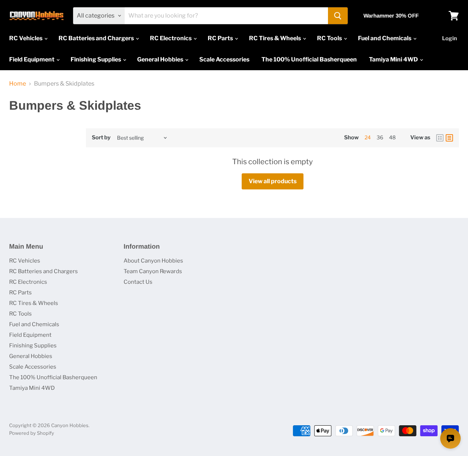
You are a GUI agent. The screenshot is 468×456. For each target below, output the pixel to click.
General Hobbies (160, 59)
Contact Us (138, 282)
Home (17, 83)
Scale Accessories (224, 59)
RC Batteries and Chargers (96, 38)
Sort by (101, 138)
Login (449, 38)
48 (392, 137)
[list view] (449, 138)
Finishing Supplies (96, 59)
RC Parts (221, 38)
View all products (273, 181)
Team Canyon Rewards (153, 271)
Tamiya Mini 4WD (394, 59)
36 (380, 137)
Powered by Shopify (31, 433)
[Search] (338, 15)
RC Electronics (171, 38)
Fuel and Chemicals (385, 38)
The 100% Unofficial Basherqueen (309, 59)
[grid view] (440, 138)
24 (368, 137)
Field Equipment (32, 59)
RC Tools (330, 38)
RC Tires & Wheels (275, 38)
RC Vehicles (26, 38)
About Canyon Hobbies (153, 260)
